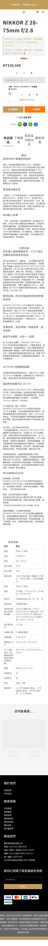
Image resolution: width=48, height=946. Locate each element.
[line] (20, 124)
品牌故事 (7, 790)
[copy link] (36, 124)
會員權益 (7, 812)
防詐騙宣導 (8, 828)
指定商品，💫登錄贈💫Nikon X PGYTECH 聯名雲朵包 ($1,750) (23, 42)
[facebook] (25, 124)
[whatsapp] (30, 124)
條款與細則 (8, 822)
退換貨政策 (8, 818)
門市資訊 (7, 793)
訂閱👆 (23, 886)
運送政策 (7, 815)
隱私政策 (7, 825)
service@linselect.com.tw (21, 853)
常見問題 (7, 808)
